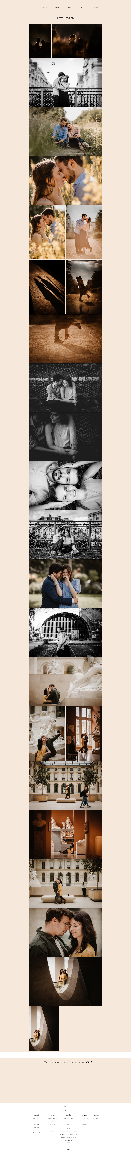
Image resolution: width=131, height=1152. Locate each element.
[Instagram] (87, 1062)
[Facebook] (91, 1062)
